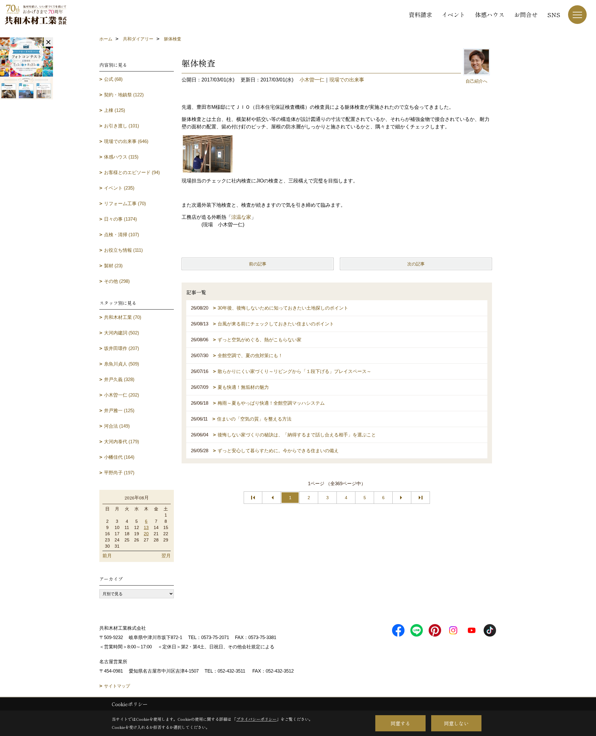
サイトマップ (117, 685)
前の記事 (257, 263)
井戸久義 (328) (119, 379)
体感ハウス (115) (121, 156)
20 (146, 533)
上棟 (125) (114, 110)
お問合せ (526, 14)
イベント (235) (119, 188)
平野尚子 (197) (119, 472)
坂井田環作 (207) (121, 348)
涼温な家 (241, 217)
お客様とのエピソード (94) (132, 172)
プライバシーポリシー (256, 719)
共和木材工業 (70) (122, 317)
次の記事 (416, 263)
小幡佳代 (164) (119, 457)
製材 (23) (113, 265)
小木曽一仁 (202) (121, 395)
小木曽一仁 (312, 79)
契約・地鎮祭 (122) (124, 94)
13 (146, 527)
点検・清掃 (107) (121, 234)
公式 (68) (113, 79)
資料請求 (420, 14)
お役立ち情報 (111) (123, 250)
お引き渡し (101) (121, 125)
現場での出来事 (346, 79)
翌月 (166, 555)
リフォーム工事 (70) (125, 203)
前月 (107, 555)
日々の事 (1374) (120, 219)
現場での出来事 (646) (126, 141)
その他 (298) (117, 281)
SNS (553, 14)
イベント (453, 14)
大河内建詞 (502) (121, 332)
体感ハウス (489, 14)
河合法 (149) (117, 426)
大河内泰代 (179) (121, 441)
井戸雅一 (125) (119, 410)
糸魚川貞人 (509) (121, 363)
